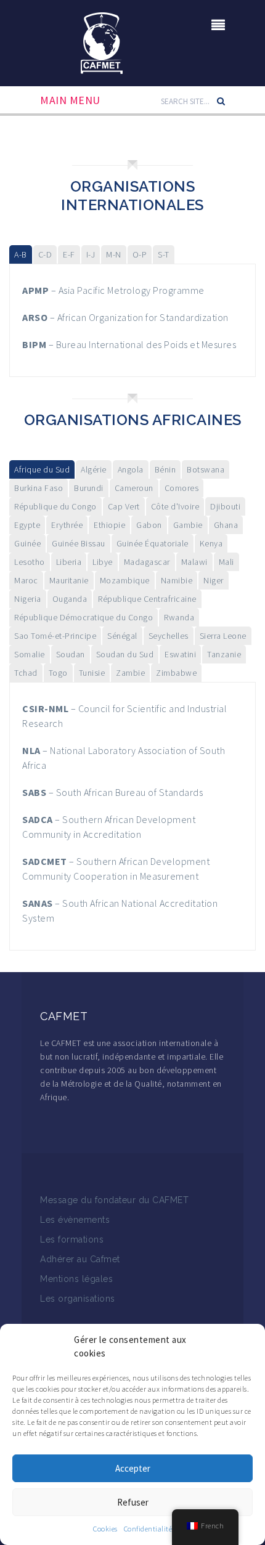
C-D (45, 254)
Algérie (94, 469)
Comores (182, 487)
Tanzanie (224, 654)
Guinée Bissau (78, 543)
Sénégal (122, 635)
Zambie (130, 672)
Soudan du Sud (125, 654)
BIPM (34, 344)
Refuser (133, 1502)
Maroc (26, 580)
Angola (131, 469)
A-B (20, 254)
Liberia (69, 561)
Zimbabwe (176, 672)
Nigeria (27, 598)
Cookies (105, 1528)
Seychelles (169, 635)
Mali (226, 561)
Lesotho (29, 561)
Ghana (226, 524)
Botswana (205, 469)
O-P (139, 254)
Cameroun (134, 487)
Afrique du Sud (42, 469)
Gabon (149, 524)
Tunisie (92, 672)
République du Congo (55, 506)
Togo (58, 672)
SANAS (37, 903)
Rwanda (179, 617)
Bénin (165, 469)
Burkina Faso (38, 487)
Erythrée (67, 524)
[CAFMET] (102, 41)
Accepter (132, 1468)
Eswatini (180, 654)
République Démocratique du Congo (83, 617)
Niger (213, 580)
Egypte (27, 524)
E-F (69, 254)
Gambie (188, 524)
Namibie (177, 580)
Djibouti (225, 506)
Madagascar (147, 561)
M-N (113, 254)
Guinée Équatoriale (152, 543)
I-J (91, 254)
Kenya (211, 543)
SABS (34, 792)
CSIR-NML (45, 708)
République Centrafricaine (147, 598)
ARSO (34, 317)
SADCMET (44, 861)
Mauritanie (69, 580)
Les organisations (77, 1299)
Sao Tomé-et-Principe (55, 635)
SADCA (37, 819)
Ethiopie (109, 524)
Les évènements (75, 1220)
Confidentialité (148, 1528)
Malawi (194, 561)
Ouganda (70, 598)
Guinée (27, 543)
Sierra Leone (223, 635)
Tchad (26, 672)
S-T (163, 254)
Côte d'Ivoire (175, 506)
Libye (102, 561)
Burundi (89, 487)
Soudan (70, 654)
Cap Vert (124, 506)
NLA (31, 750)
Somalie (29, 654)
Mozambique (125, 580)
